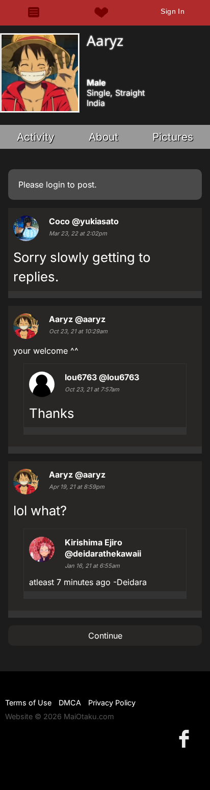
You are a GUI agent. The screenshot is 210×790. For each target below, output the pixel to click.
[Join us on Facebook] (186, 738)
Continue (105, 635)
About (103, 136)
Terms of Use (28, 702)
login (55, 184)
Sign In (173, 11)
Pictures (172, 136)
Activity (36, 136)
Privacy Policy (112, 702)
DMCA (70, 702)
